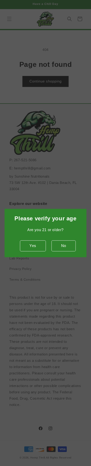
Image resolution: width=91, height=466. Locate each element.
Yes (32, 246)
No (63, 246)
